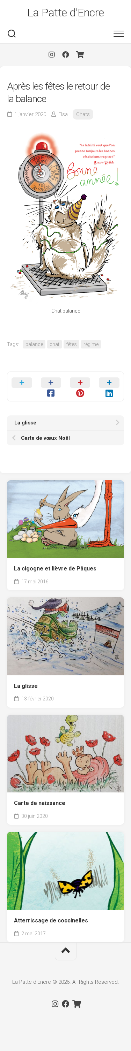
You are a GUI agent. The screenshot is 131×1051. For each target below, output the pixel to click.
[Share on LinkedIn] (109, 386)
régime (91, 344)
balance (34, 344)
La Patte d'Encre (65, 12)
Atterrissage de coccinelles (51, 920)
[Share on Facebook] (50, 386)
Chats (83, 114)
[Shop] (80, 54)
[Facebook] (66, 54)
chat (54, 344)
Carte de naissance (39, 803)
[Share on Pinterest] (80, 386)
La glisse (26, 686)
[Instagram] (52, 54)
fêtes (71, 344)
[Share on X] (21, 386)
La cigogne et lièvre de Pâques (55, 568)
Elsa (63, 114)
